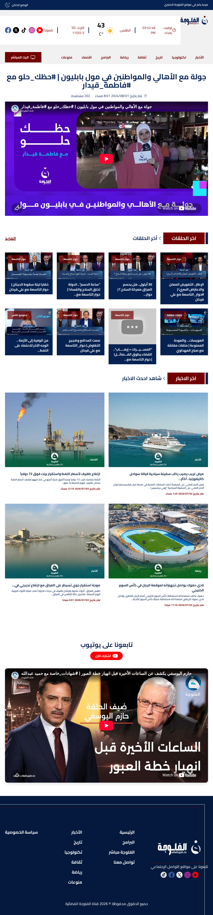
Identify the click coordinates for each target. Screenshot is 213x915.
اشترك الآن (103, 655)
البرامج (106, 57)
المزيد (10, 238)
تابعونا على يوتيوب (106, 644)
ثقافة (142, 57)
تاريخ (159, 57)
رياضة (124, 57)
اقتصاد (87, 57)
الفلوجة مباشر (122, 852)
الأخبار (199, 57)
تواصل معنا (124, 862)
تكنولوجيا (179, 57)
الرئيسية (127, 832)
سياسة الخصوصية (21, 832)
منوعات (66, 57)
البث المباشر (20, 57)
